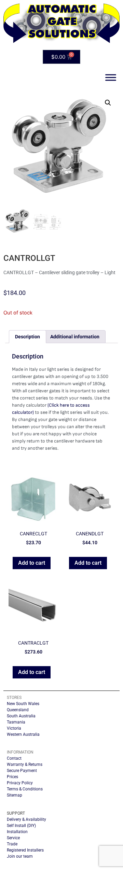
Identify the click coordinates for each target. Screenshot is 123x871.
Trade (12, 844)
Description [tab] (27, 336)
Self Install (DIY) (21, 825)
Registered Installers (25, 850)
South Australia (21, 716)
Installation (17, 831)
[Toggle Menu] (110, 77)
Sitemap (14, 795)
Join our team (20, 856)
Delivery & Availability (26, 819)
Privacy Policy (20, 783)
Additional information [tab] (74, 336)
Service (13, 837)
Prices (12, 776)
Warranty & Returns (24, 764)
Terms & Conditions (25, 789)
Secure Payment (22, 770)
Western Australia (23, 734)
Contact (14, 758)
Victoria (14, 728)
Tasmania (16, 722)
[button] (108, 103)
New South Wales (23, 703)
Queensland (18, 709)
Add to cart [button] (31, 563)
